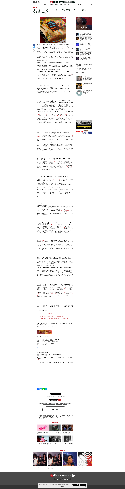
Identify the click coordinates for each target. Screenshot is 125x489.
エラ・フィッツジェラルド (55, 179)
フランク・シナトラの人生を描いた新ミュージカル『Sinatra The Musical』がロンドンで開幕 (85, 53)
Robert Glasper (59, 404)
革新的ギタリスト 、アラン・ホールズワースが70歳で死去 (84, 65)
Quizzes (77, 4)
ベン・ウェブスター (47, 114)
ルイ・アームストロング (53, 224)
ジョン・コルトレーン (42, 240)
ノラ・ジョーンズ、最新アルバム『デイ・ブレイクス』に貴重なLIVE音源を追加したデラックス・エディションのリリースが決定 (87, 77)
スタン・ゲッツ (54, 293)
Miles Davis (53, 404)
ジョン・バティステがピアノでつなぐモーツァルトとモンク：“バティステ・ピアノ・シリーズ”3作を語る (86, 39)
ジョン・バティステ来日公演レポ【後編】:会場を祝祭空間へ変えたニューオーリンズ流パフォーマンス (86, 59)
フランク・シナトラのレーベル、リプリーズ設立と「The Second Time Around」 (87, 92)
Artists (65, 4)
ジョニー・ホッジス (54, 113)
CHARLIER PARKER (43, 403)
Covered (64, 288)
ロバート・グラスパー (49, 288)
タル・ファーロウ (63, 295)
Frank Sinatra (56, 403)
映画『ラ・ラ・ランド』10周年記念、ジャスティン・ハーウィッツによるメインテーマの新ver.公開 (85, 44)
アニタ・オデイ (64, 292)
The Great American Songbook (52, 406)
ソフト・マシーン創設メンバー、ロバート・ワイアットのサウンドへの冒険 (84, 69)
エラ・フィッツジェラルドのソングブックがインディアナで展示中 (51, 316)
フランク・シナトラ (65, 210)
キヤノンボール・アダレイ (42, 272)
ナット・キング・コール (67, 74)
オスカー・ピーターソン (54, 161)
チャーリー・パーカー (63, 113)
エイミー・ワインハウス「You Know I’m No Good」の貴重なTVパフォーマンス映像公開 (85, 48)
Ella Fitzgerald (50, 403)
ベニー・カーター (45, 113)
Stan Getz (65, 404)
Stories (56, 482)
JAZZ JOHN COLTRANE (64, 403)
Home (45, 4)
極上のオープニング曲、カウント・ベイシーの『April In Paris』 (84, 72)
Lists (70, 403)
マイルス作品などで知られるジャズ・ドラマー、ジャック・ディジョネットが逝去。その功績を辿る (87, 84)
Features (56, 4)
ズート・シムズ (45, 295)
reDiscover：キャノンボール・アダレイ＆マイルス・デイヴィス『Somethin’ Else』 (54, 318)
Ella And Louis (63, 227)
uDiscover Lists (61, 406)
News (47, 4)
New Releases (52, 4)
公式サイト (39, 359)
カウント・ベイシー (68, 166)
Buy (80, 4)
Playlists (73, 4)
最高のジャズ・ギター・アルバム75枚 (46, 313)
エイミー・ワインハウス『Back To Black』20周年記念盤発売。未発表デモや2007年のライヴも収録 (86, 33)
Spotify (54, 364)
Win (77, 482)
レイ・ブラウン (60, 115)
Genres (69, 4)
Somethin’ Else (52, 272)
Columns (61, 4)
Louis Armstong (47, 404)
